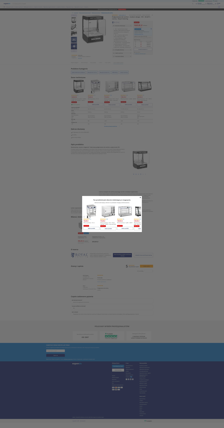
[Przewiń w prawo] (140, 217)
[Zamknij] (140, 197)
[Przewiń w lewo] (84, 217)
